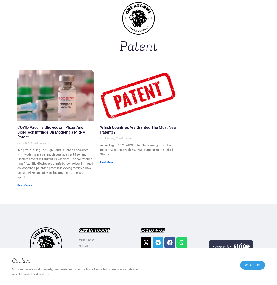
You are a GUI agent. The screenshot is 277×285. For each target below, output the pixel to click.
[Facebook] (169, 242)
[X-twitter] (146, 242)
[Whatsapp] (181, 242)
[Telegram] (158, 242)
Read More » (24, 185)
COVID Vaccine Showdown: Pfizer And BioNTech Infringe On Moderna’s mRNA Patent (51, 132)
